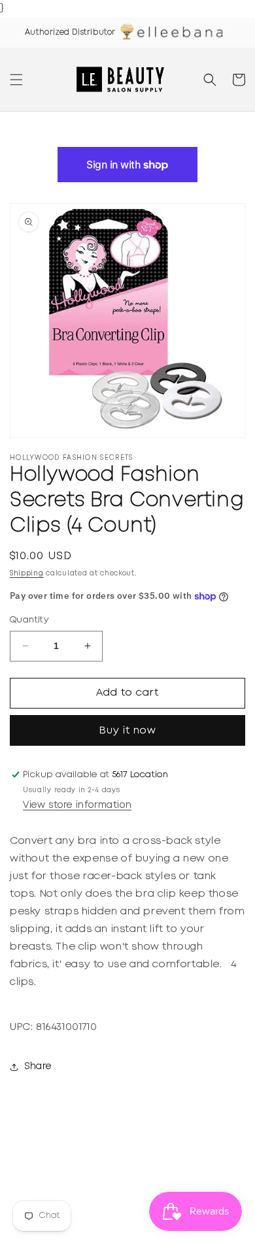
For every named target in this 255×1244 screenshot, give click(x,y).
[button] (16, 79)
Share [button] (38, 1066)
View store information (77, 805)
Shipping (27, 574)
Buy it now (127, 730)
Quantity (29, 620)
